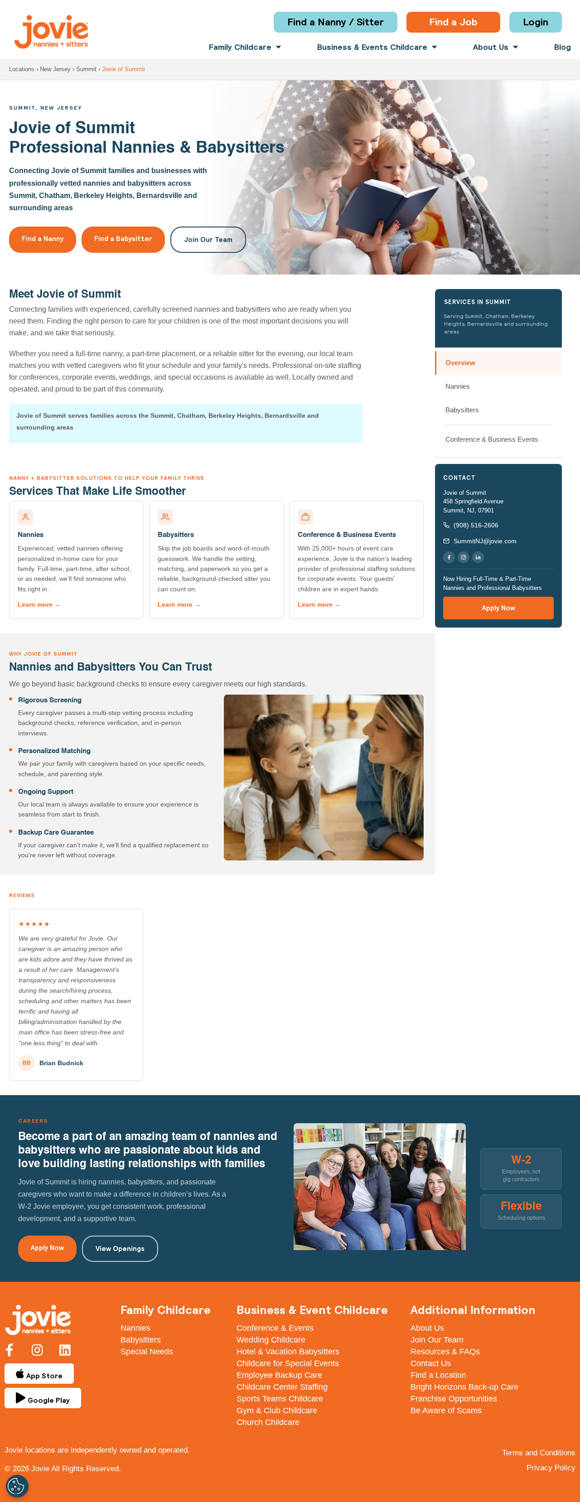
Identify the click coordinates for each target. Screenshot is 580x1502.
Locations (21, 69)
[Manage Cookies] (17, 1486)
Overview (460, 363)
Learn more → (39, 604)
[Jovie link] (51, 32)
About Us (490, 47)
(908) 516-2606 (476, 525)
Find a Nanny (42, 238)
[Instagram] (463, 557)
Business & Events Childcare (372, 47)
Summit (86, 69)
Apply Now (498, 608)
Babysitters (176, 534)
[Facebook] (449, 557)
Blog (562, 47)
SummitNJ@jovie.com (485, 541)
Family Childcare (240, 47)
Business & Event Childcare (312, 1309)
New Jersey (55, 69)
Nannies (31, 534)
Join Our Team (208, 239)
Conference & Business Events (347, 534)
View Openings (120, 1248)
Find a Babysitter (123, 238)
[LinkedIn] (478, 557)
